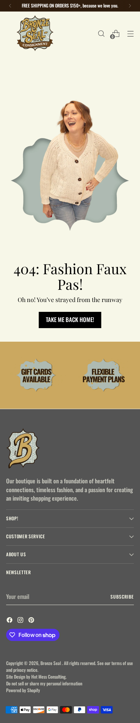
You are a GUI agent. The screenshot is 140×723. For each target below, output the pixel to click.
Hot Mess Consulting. (49, 676)
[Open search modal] (101, 33)
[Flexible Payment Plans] (103, 375)
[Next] (129, 6)
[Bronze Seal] (35, 33)
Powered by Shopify (23, 690)
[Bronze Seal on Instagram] (21, 621)
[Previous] (10, 6)
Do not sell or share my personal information (44, 683)
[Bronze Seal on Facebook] (10, 621)
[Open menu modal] (130, 33)
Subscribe (122, 596)
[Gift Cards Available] (36, 375)
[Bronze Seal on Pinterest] (32, 621)
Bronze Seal (51, 663)
